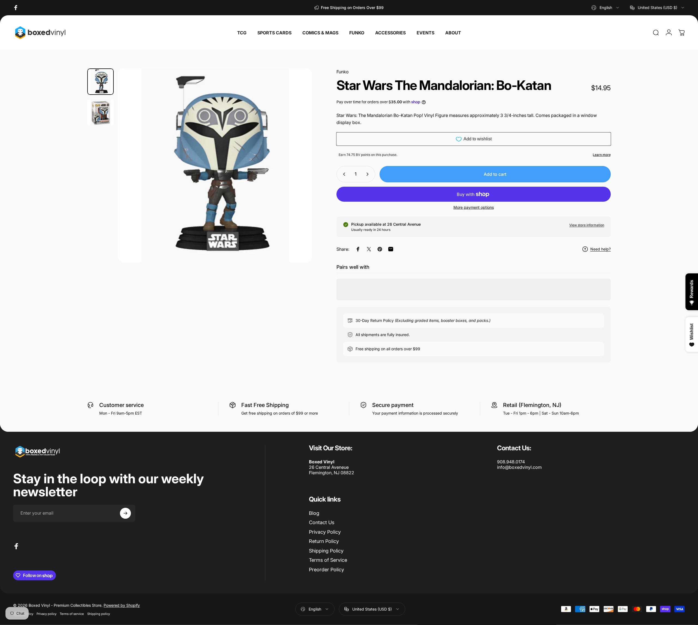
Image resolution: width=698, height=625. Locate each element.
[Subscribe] (125, 513)
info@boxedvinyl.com (519, 467)
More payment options (473, 207)
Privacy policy (46, 613)
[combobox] (605, 7)
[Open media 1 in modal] (215, 165)
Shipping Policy (326, 551)
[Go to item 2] (100, 112)
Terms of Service (328, 560)
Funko (342, 71)
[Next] (297, 178)
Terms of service (72, 613)
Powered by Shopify (122, 605)
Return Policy (324, 541)
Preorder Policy (326, 569)
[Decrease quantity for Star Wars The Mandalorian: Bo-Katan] (343, 174)
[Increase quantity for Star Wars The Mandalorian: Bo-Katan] (368, 174)
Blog (314, 513)
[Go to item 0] (100, 81)
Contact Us (321, 522)
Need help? (600, 249)
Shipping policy (98, 613)
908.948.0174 (511, 461)
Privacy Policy (325, 532)
